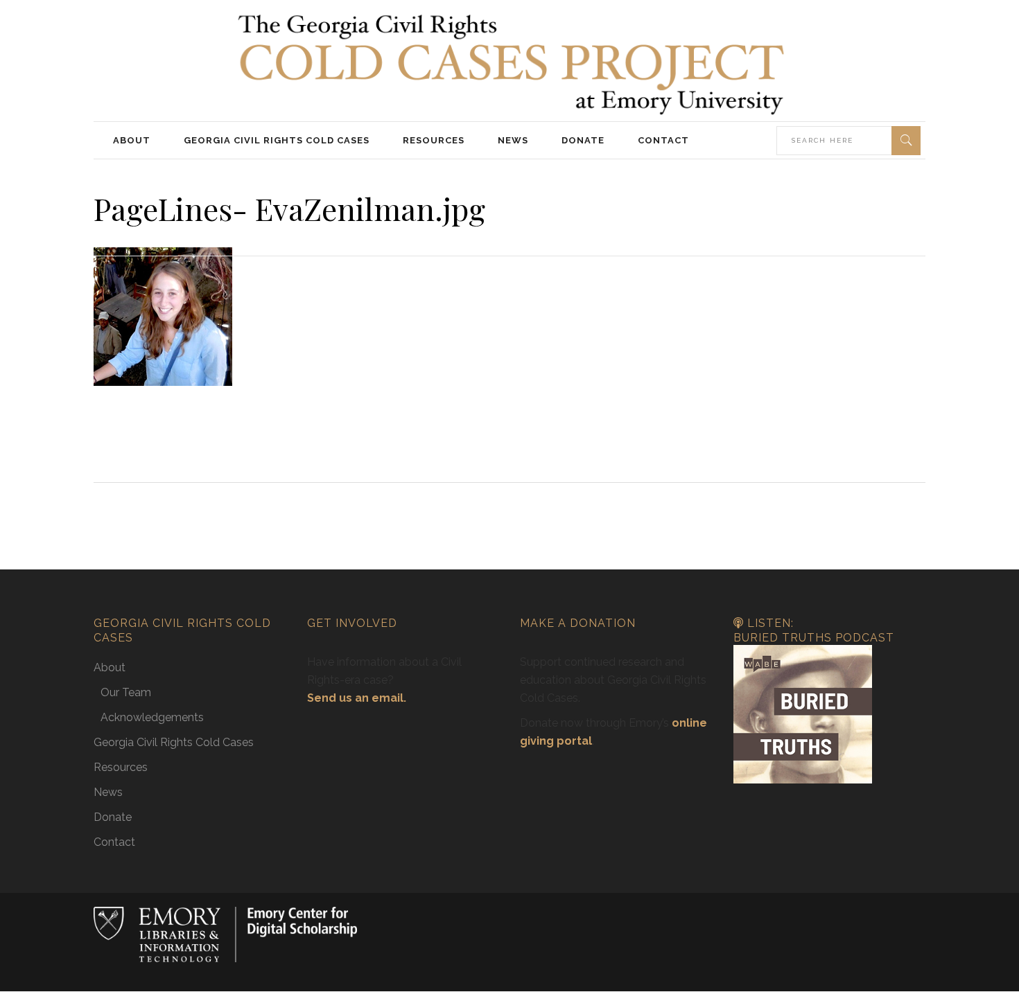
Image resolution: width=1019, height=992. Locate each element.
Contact (114, 842)
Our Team (126, 692)
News (108, 792)
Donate (113, 817)
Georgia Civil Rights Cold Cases (174, 742)
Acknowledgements (152, 717)
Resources (121, 767)
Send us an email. (356, 698)
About (109, 667)
